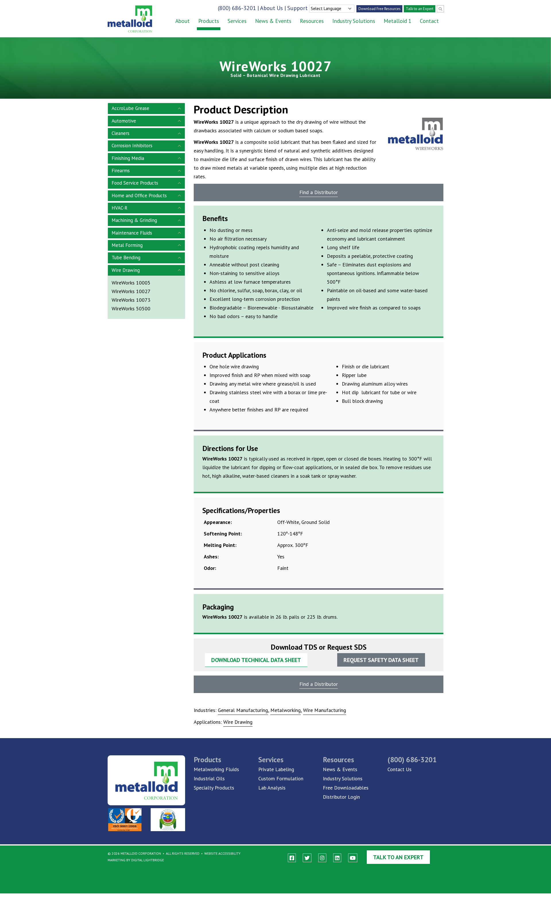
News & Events (273, 21)
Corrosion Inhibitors (132, 145)
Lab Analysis (272, 787)
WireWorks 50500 (131, 308)
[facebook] (292, 858)
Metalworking (285, 710)
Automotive (124, 121)
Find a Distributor (318, 192)
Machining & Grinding (134, 220)
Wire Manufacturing (324, 710)
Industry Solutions (353, 21)
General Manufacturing (243, 710)
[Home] (125, 19)
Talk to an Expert (419, 8)
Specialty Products (214, 787)
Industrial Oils (209, 778)
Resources (312, 21)
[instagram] (322, 858)
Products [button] (208, 21)
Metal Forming (127, 245)
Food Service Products (135, 183)
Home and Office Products (139, 195)
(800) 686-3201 (237, 8)
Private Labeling (276, 769)
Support (297, 8)
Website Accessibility (222, 853)
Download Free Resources (379, 8)
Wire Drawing (126, 270)
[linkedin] (337, 858)
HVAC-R (119, 208)
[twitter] (307, 858)
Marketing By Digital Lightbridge (136, 860)
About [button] (182, 21)
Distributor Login (341, 797)
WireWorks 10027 (131, 291)
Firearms (121, 170)
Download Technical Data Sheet (256, 660)
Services (237, 21)
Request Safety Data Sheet (381, 660)
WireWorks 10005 (131, 282)
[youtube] (352, 858)
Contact (429, 21)
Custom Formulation (280, 778)
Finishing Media (128, 158)
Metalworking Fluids (216, 769)
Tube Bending (126, 257)
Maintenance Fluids (132, 233)
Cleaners (120, 133)
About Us (271, 8)
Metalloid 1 (397, 21)
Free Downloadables (345, 787)
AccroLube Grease (130, 108)
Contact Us (399, 769)
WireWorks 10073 (131, 300)
